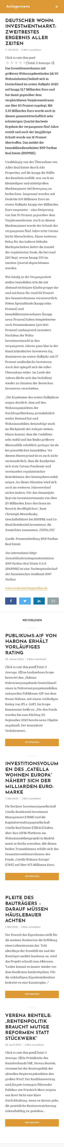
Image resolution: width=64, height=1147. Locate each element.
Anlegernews (18, 6)
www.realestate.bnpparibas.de (26, 588)
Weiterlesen (32, 742)
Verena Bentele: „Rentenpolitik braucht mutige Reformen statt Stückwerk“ (28, 1027)
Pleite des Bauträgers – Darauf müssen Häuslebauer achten (26, 909)
